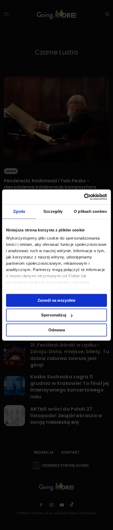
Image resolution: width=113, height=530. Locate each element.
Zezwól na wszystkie (56, 300)
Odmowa (56, 330)
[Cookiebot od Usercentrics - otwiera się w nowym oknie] (84, 196)
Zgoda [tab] (19, 211)
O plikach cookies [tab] (90, 211)
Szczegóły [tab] (53, 211)
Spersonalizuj (53, 315)
